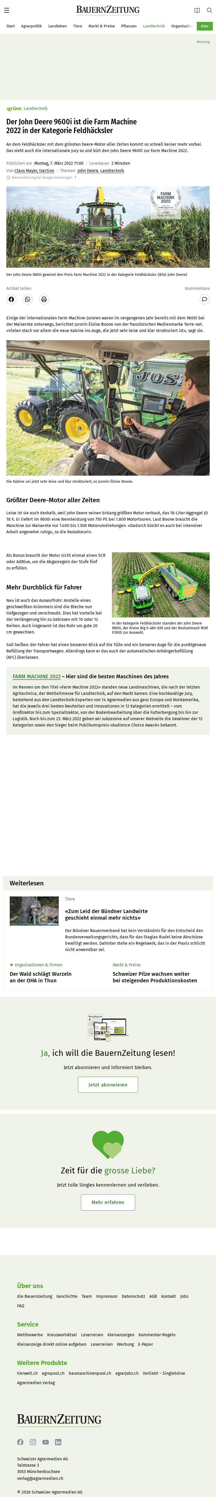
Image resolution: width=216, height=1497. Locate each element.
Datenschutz (133, 1296)
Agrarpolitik (31, 26)
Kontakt (168, 1296)
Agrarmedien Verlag (36, 1382)
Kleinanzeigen (120, 1334)
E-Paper (198, 10)
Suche (211, 10)
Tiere (77, 26)
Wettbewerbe (30, 1334)
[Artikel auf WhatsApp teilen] (28, 299)
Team (87, 1296)
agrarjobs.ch (127, 1373)
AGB (153, 1296)
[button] (6, 10)
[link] (135, 914)
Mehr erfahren (108, 1202)
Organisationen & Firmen (193, 26)
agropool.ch (53, 1373)
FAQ (20, 1305)
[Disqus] (108, 805)
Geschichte (66, 1296)
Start (10, 26)
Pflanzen (129, 26)
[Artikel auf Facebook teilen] (11, 299)
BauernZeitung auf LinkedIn (58, 1442)
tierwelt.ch (27, 1373)
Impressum (106, 1296)
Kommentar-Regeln (157, 1334)
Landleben (57, 26)
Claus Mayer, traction (34, 170)
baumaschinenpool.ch (90, 1373)
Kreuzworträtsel (62, 1334)
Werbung (125, 1344)
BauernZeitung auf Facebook (20, 1442)
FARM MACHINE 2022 (37, 676)
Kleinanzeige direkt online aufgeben (51, 1344)
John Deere (87, 170)
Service (27, 1324)
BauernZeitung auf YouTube (45, 1442)
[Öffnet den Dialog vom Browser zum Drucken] (44, 299)
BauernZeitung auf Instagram (33, 1442)
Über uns (30, 1286)
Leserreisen (92, 1334)
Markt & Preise (102, 26)
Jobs (184, 1296)
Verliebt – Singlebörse (164, 1373)
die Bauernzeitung (34, 1296)
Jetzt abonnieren (108, 1085)
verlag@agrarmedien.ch (40, 1478)
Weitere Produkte (42, 1363)
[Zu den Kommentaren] (205, 299)
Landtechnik (154, 26)
